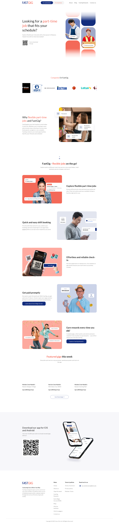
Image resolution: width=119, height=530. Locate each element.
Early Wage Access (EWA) (57, 499)
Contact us (93, 2)
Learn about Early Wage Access (34, 303)
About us (56, 488)
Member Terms (69, 491)
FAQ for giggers (58, 511)
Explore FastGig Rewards (76, 341)
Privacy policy (69, 488)
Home (55, 485)
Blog (75, 2)
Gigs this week (58, 491)
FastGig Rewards (83, 2)
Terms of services (70, 485)
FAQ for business (56, 507)
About (71, 2)
